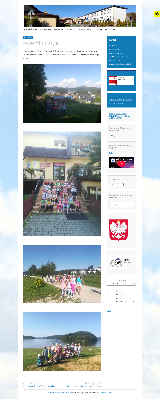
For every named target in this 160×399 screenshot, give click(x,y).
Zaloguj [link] (112, 135)
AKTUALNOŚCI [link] (85, 29)
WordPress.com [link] (106, 392)
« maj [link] (109, 311)
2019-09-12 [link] (28, 38)
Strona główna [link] (30, 29)
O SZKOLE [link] (71, 29)
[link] (157, 14)
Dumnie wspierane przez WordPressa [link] (61, 392)
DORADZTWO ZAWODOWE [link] (52, 29)
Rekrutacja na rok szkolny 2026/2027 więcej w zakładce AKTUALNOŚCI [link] (119, 116)
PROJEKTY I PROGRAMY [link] (106, 29)
